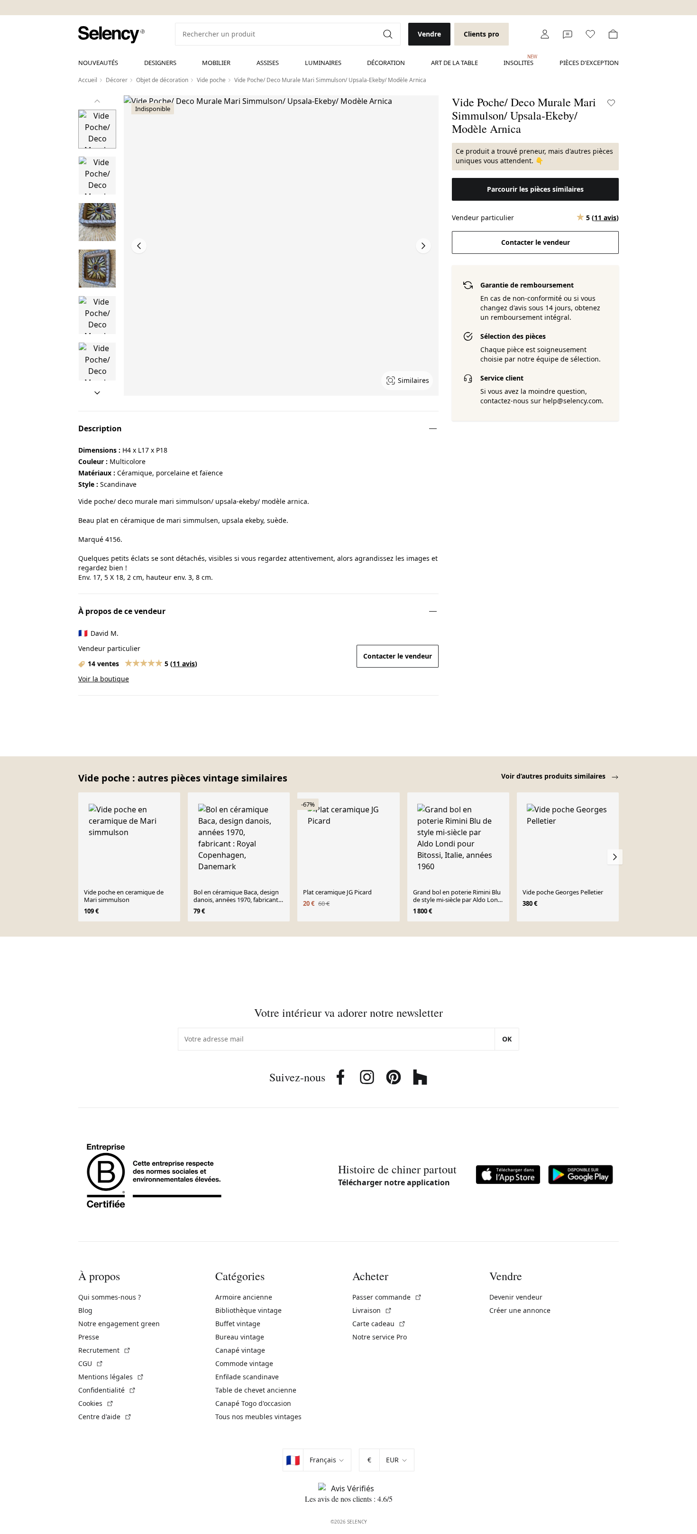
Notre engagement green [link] (119, 1323)
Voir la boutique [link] (103, 678)
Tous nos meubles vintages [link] (258, 1416)
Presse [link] (88, 1336)
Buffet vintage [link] (237, 1323)
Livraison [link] (372, 1310)
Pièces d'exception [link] (589, 62)
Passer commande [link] (387, 1297)
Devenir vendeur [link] (515, 1297)
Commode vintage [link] (244, 1363)
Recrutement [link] (104, 1350)
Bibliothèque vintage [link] (248, 1310)
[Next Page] (423, 245)
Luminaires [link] (323, 62)
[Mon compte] (544, 34)
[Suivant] (97, 393)
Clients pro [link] (481, 33)
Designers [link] (160, 62)
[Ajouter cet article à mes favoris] (611, 103)
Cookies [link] (96, 1403)
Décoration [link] (386, 62)
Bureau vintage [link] (239, 1336)
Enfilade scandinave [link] (247, 1376)
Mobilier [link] (216, 62)
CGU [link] (90, 1363)
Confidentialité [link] (107, 1390)
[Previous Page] (139, 245)
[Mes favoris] (590, 34)
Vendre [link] (429, 33)
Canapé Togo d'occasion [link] (253, 1403)
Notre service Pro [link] (379, 1336)
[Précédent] (97, 101)
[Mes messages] (567, 34)
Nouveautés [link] (98, 62)
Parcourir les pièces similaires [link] (535, 189)
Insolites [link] (518, 60)
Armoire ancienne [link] (243, 1297)
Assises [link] (268, 62)
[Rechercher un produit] (388, 34)
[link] (111, 35)
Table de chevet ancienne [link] (255, 1390)
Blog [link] (85, 1310)
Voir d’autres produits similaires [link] (554, 776)
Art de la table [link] (454, 62)
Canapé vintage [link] (240, 1350)
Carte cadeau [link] (379, 1323)
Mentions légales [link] (111, 1376)
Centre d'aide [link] (105, 1416)
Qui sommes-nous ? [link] (109, 1297)
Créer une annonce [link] (519, 1310)
